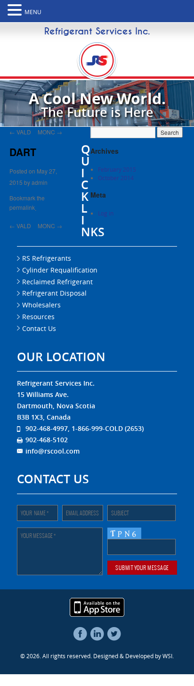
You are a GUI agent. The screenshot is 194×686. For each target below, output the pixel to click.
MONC (50, 131)
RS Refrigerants (46, 258)
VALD (20, 131)
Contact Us (39, 328)
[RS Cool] (97, 77)
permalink (22, 206)
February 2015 (117, 169)
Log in (105, 213)
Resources (38, 316)
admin (40, 181)
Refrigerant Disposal (54, 293)
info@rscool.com (52, 450)
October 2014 (116, 178)
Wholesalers (41, 304)
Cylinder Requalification (59, 269)
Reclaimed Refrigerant (57, 281)
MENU (32, 12)
